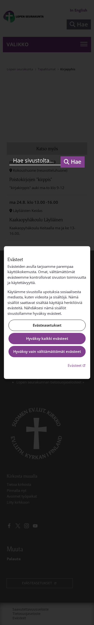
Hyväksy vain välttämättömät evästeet (47, 351)
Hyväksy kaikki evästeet (47, 338)
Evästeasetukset (47, 325)
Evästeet (77, 365)
